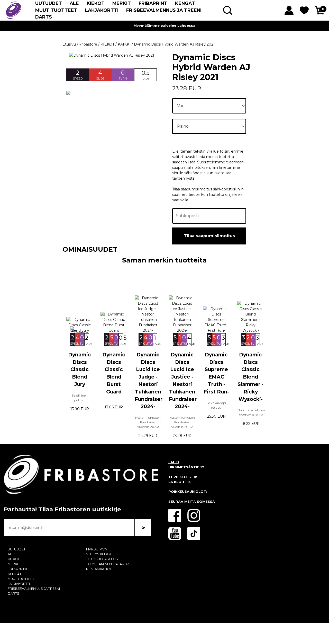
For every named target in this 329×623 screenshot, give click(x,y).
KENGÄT (185, 3)
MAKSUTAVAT (97, 549)
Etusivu (69, 44)
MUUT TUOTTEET (56, 10)
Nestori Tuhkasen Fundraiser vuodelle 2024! (148, 422)
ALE (74, 3)
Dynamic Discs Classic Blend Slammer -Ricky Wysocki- (250, 377)
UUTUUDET (48, 3)
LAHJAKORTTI (101, 10)
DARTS (43, 17)
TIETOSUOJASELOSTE (104, 559)
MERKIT (121, 3)
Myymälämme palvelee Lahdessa (164, 26)
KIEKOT (96, 3)
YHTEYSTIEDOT (99, 554)
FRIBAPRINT (153, 3)
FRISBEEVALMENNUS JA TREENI (164, 10)
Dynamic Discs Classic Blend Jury (79, 369)
